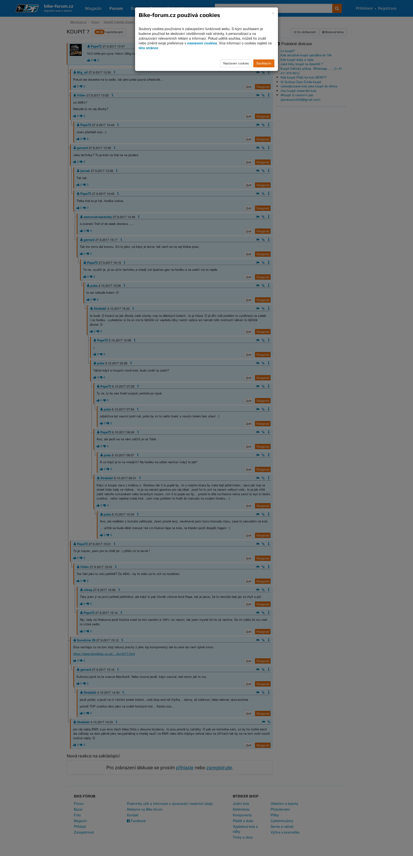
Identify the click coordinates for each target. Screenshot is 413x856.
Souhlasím (263, 63)
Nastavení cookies (236, 63)
